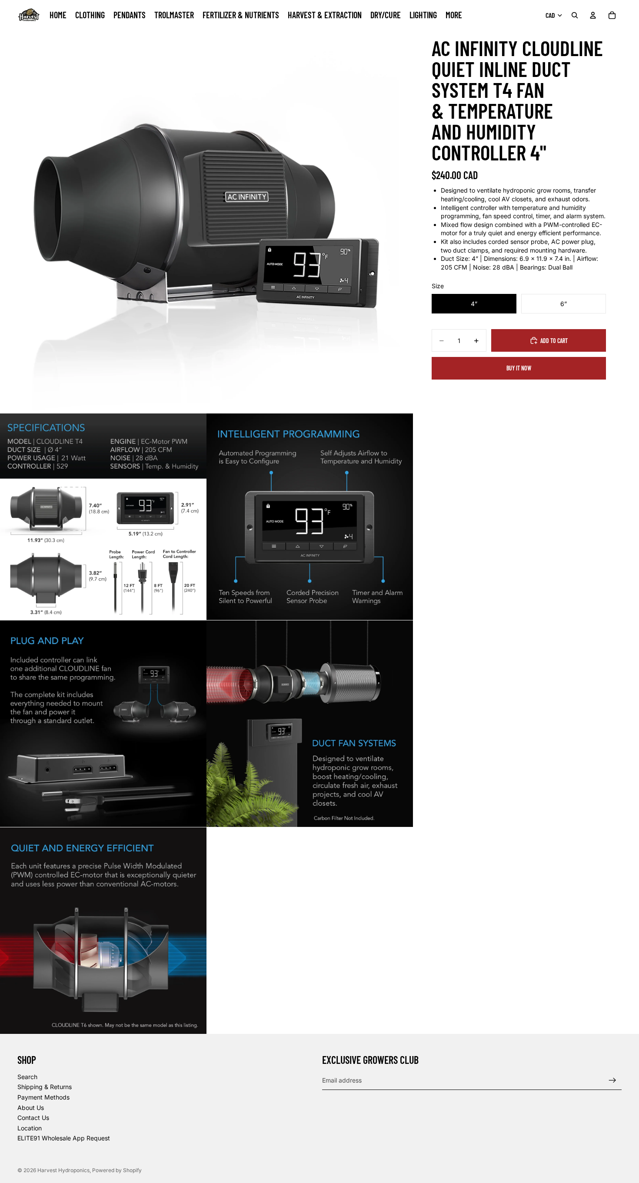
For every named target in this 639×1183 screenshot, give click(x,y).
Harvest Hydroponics (63, 1170)
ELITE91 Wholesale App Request (63, 1138)
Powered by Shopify (117, 1170)
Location (29, 1128)
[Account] (592, 15)
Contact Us (33, 1117)
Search (27, 1076)
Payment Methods (43, 1097)
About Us (30, 1107)
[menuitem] (453, 15)
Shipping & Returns (44, 1087)
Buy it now (518, 368)
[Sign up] (612, 1080)
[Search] (574, 15)
